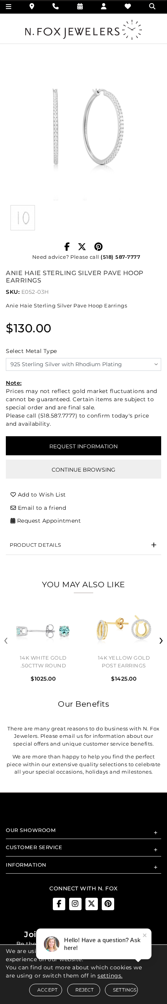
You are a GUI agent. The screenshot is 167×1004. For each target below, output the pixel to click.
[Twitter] (82, 247)
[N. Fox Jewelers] (83, 29)
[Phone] (55, 6)
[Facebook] (67, 247)
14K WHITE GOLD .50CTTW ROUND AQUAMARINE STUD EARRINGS (43, 663)
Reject (84, 990)
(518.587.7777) (57, 415)
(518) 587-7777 (120, 257)
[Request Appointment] (80, 6)
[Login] (104, 6)
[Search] (153, 6)
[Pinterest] (98, 247)
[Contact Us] (32, 6)
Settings (125, 990)
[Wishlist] (128, 6)
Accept (47, 990)
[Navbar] (9, 7)
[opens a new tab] (59, 904)
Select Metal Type (31, 351)
